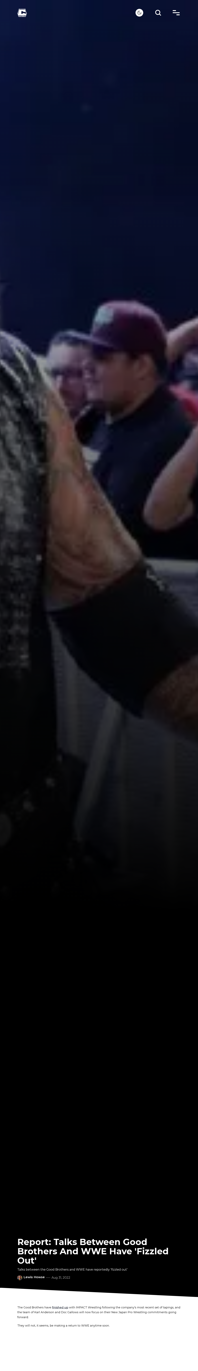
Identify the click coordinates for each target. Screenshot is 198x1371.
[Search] (158, 13)
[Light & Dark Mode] (139, 13)
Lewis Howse (34, 1277)
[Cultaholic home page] (76, 13)
